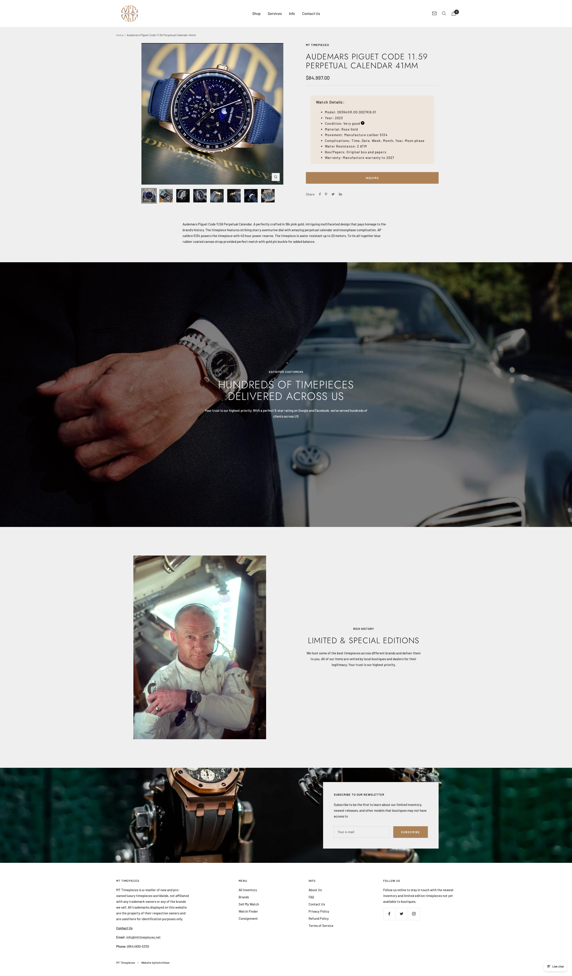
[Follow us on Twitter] (401, 914)
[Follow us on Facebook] (389, 914)
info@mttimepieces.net (143, 937)
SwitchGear (162, 962)
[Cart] (453, 13)
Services (275, 13)
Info (292, 13)
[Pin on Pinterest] (326, 194)
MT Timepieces (317, 45)
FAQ (311, 897)
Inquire (372, 178)
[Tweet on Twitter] (333, 194)
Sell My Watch (249, 904)
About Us (315, 890)
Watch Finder (248, 911)
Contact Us (311, 13)
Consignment (248, 918)
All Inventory (248, 890)
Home (120, 35)
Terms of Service (321, 926)
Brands (244, 897)
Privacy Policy (319, 911)
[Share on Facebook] (320, 194)
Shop (256, 13)
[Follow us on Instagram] (414, 914)
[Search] (444, 13)
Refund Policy (319, 918)
